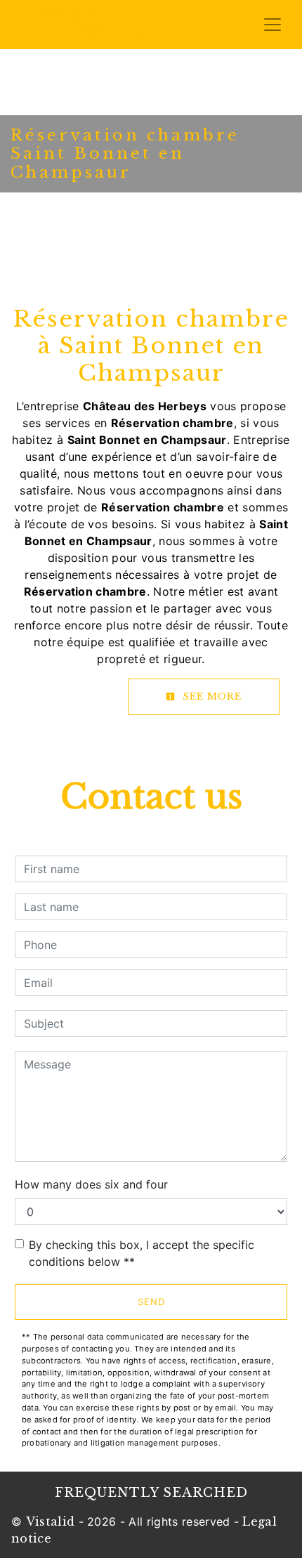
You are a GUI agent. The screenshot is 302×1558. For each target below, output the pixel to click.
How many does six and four (91, 1184)
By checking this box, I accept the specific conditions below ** (141, 1253)
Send (151, 1301)
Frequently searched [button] (151, 1492)
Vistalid (50, 1521)
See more (210, 696)
